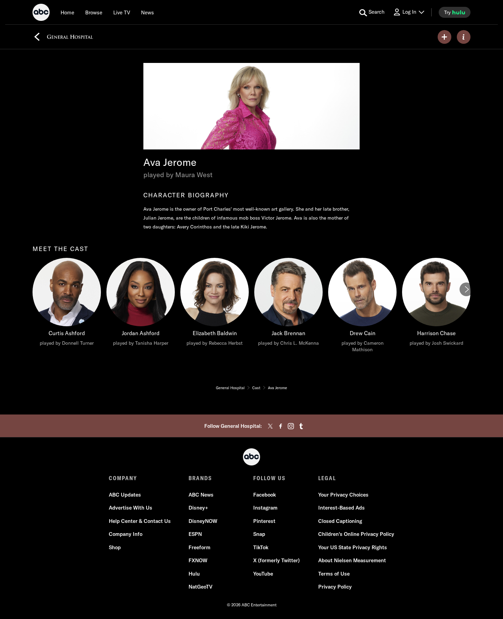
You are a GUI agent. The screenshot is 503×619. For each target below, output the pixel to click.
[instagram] (291, 426)
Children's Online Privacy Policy (356, 534)
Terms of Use (334, 573)
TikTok (260, 547)
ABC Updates (125, 494)
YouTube (263, 573)
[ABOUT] (463, 37)
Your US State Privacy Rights (352, 547)
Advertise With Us (130, 507)
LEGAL (327, 478)
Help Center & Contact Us (140, 521)
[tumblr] (301, 426)
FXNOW (198, 560)
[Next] (466, 289)
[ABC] (41, 13)
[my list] (444, 37)
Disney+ (198, 507)
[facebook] (281, 426)
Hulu (194, 573)
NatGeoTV (200, 586)
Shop (115, 547)
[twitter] (270, 426)
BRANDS (200, 478)
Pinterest (264, 521)
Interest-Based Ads (341, 507)
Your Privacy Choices (343, 494)
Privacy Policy (335, 586)
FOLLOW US (269, 478)
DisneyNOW (203, 521)
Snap (259, 534)
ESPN (195, 534)
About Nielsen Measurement (352, 560)
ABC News (201, 494)
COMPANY (123, 478)
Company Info (125, 534)
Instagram (265, 507)
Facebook (264, 494)
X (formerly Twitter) (276, 560)
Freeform (199, 547)
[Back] (37, 37)
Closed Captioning (340, 521)
